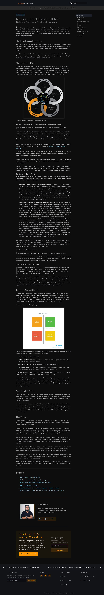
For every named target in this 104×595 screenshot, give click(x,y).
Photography (59, 8)
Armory (64, 576)
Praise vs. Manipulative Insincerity (33, 480)
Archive (66, 8)
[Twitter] (41, 576)
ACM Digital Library (88, 576)
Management (20, 15)
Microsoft (65, 584)
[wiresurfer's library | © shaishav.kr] (25, 3)
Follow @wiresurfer (46, 519)
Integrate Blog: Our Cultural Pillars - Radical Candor (40, 488)
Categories (72, 8)
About (35, 8)
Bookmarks (45, 8)
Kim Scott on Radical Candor (30, 477)
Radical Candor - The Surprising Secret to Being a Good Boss (42, 490)
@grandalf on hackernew (57, 146)
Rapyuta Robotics (67, 580)
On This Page (79, 15)
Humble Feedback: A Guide (29, 485)
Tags (40, 8)
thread (18, 148)
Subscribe (59, 550)
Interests (52, 8)
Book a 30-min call (28, 554)
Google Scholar (86, 580)
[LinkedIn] (45, 576)
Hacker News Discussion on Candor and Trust (35, 482)
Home (30, 8)
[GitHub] (49, 576)
